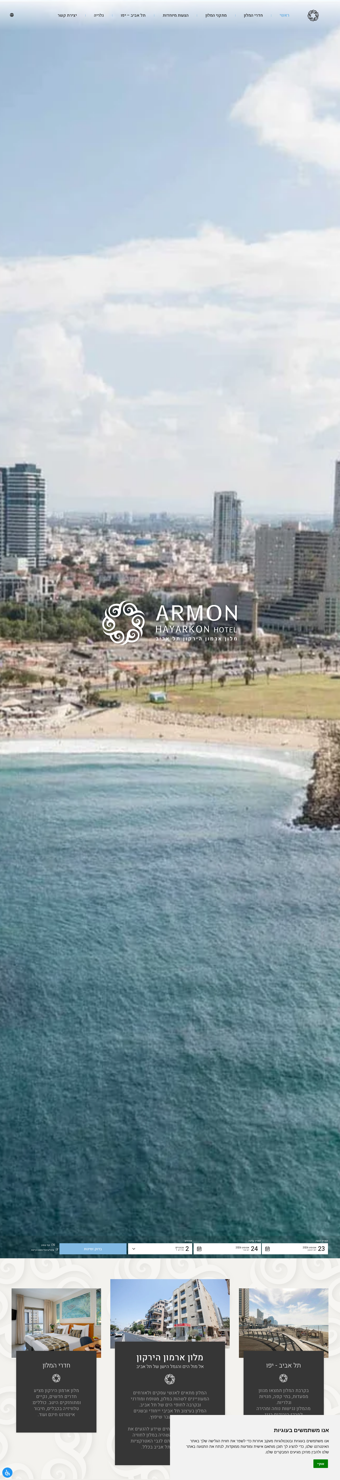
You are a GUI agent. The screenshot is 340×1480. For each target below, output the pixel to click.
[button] (295, 1248)
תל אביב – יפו (133, 15)
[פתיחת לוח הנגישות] (7, 1473)
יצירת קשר (67, 15)
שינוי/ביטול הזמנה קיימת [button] (42, 1250)
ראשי (284, 15)
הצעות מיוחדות (176, 15)
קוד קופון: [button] (45, 1245)
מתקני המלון (216, 15)
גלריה (99, 15)
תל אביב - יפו (283, 1365)
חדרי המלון (253, 15)
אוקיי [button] (320, 1464)
